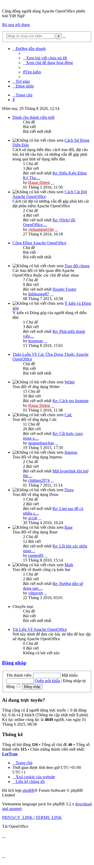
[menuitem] (45, 58)
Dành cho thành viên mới (33, 117)
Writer (69, 382)
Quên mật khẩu (47, 681)
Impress (70, 452)
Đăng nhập (14, 662)
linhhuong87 (38, 294)
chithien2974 (39, 480)
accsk (32, 518)
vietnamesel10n (41, 229)
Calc (68, 415)
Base (68, 527)
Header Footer (64, 289)
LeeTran (9, 754)
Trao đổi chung (77, 266)
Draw (69, 490)
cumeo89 (35, 555)
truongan (35, 341)
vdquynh (35, 593)
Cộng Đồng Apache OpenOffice (39, 243)
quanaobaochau (41, 443)
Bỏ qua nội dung (16, 24)
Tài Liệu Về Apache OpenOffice (40, 629)
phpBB (28, 790)
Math (68, 565)
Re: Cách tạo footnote (70, 401)
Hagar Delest (39, 182)
